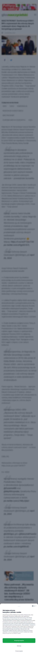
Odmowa (19, 646)
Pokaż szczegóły (19, 651)
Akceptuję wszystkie (19, 640)
